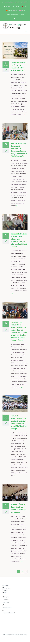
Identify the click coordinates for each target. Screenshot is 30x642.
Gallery (17, 50)
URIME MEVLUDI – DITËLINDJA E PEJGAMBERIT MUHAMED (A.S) (12, 50)
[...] (23, 114)
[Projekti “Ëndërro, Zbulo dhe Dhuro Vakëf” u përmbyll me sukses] (15, 492)
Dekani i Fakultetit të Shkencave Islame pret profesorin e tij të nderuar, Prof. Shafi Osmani (12, 222)
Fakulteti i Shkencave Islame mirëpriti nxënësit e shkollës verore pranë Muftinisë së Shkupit (12, 404)
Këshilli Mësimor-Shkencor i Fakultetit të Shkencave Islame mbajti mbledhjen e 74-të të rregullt (12, 131)
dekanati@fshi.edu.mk (8, 613)
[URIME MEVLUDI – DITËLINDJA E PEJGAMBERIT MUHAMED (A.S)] (15, 50)
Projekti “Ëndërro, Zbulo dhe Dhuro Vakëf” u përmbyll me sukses (12, 492)
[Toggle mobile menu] (27, 31)
